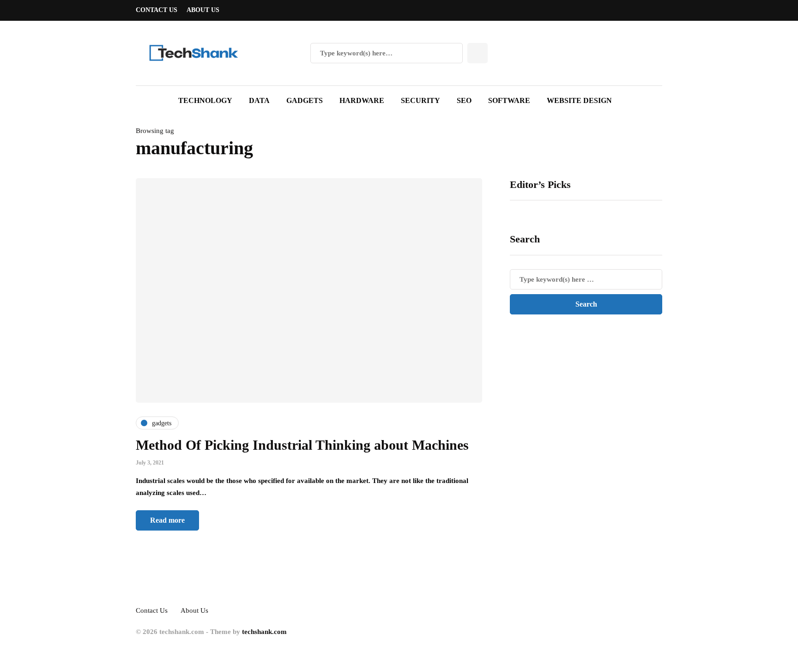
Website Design (579, 100)
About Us (203, 9)
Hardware (361, 100)
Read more (167, 520)
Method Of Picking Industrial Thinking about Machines (302, 445)
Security (420, 100)
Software (509, 100)
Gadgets (304, 100)
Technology (205, 100)
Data (259, 100)
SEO (464, 100)
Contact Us (156, 9)
